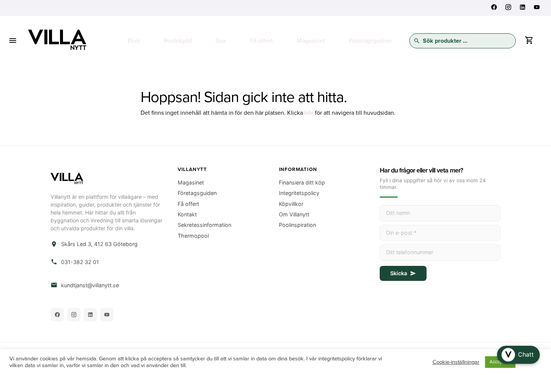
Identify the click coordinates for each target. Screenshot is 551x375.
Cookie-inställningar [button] (456, 362)
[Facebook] (57, 314)
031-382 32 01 (80, 262)
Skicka (398, 273)
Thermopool (193, 235)
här (308, 113)
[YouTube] (107, 314)
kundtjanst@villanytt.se (90, 285)
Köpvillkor (291, 204)
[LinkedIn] (90, 314)
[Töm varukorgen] (529, 42)
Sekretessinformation (204, 225)
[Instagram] (74, 314)
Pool (134, 41)
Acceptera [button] (500, 362)
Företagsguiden (370, 41)
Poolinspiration (297, 225)
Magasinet (311, 41)
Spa (221, 41)
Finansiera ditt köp (302, 182)
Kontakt (187, 214)
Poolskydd (178, 41)
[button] (518, 355)
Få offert (261, 41)
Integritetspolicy (299, 193)
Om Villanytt (294, 214)
